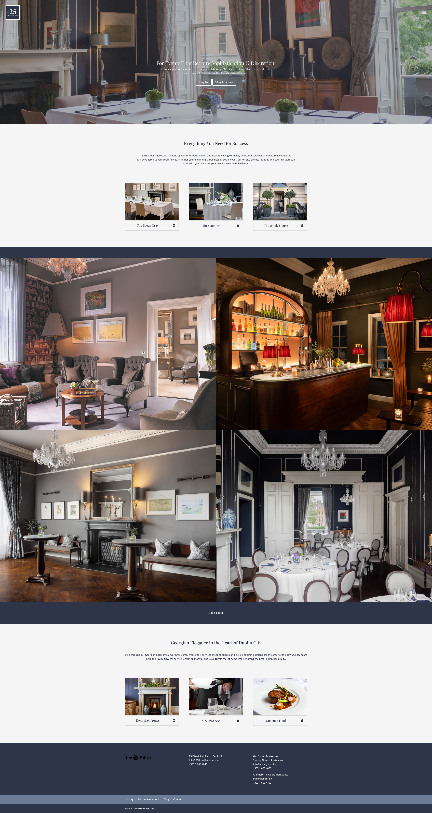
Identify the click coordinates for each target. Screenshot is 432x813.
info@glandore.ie (263, 778)
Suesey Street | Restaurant (268, 760)
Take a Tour (216, 612)
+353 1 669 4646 (198, 764)
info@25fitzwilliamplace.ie (204, 760)
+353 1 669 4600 (262, 768)
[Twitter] (131, 758)
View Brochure (224, 82)
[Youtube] (136, 758)
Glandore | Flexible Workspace (270, 774)
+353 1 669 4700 (262, 782)
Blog (166, 799)
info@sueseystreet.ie (265, 764)
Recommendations (148, 799)
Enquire (204, 82)
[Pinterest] (141, 758)
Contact (177, 799)
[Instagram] (145, 758)
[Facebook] (127, 758)
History (129, 799)
